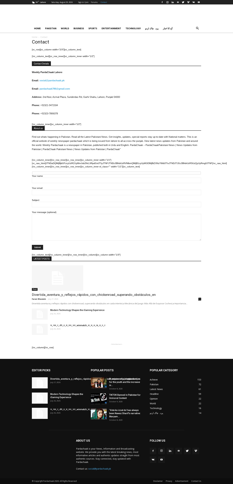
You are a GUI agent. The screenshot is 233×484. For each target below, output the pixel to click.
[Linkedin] (172, 2)
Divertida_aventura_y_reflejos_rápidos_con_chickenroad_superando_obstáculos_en (94, 295)
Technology (133, 28)
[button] (197, 28)
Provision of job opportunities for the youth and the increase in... (124, 382)
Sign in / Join (83, 2)
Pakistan (50, 28)
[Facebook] (162, 2)
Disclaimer (158, 481)
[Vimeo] (188, 2)
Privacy (169, 481)
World (65, 28)
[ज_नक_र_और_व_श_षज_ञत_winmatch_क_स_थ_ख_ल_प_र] (40, 329)
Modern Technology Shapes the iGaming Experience (77, 310)
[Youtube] (198, 2)
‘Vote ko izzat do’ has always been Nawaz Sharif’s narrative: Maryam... (125, 413)
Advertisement (181, 481)
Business (79, 28)
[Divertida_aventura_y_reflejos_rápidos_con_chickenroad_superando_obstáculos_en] (116, 278)
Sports (92, 28)
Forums (94, 2)
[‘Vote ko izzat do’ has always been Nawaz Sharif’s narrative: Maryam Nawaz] (99, 414)
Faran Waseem (39, 299)
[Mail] (177, 2)
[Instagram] (167, 2)
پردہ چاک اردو (152, 28)
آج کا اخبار (167, 28)
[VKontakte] (193, 2)
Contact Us (196, 481)
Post (35, 289)
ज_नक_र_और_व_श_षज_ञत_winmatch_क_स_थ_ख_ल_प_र (77, 325)
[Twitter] (183, 2)
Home (37, 28)
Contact (103, 2)
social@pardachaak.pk (52, 80)
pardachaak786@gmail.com (54, 88)
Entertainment (111, 28)
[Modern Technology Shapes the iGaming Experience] (40, 314)
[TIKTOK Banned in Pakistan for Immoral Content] (99, 398)
